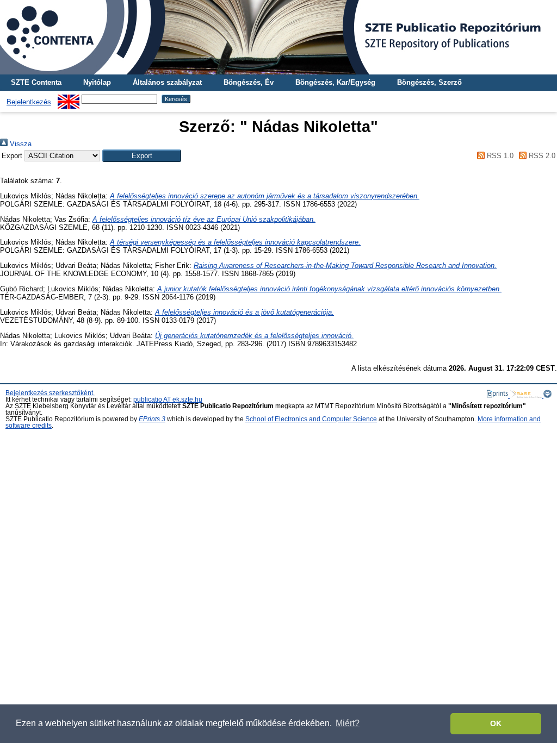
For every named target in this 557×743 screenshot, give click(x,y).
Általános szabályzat (167, 82)
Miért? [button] (348, 723)
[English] (68, 99)
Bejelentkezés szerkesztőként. (50, 393)
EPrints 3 (152, 419)
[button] (141, 155)
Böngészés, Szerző (429, 82)
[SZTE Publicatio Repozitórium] (278, 37)
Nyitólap (97, 82)
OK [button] (496, 723)
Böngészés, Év (249, 82)
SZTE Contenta (36, 82)
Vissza (20, 144)
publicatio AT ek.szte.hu (167, 399)
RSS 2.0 (541, 156)
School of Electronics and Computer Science (311, 419)
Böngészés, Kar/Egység (335, 82)
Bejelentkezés (29, 102)
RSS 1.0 (499, 156)
